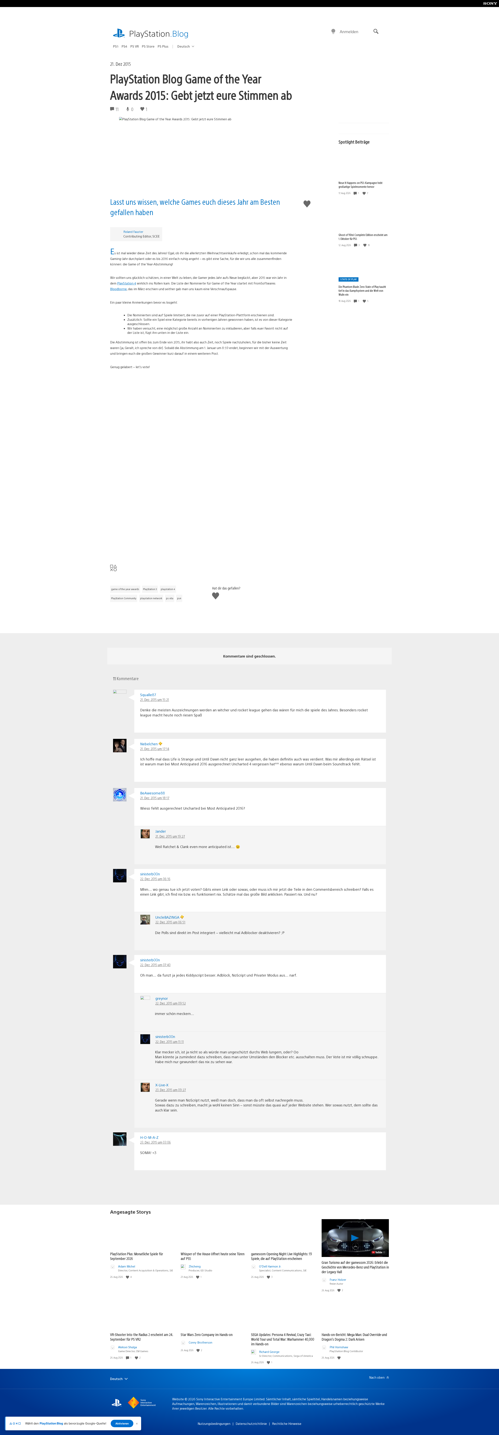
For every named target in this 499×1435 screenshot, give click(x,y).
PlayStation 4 (126, 283)
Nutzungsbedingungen (214, 1424)
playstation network (151, 598)
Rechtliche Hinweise (286, 1424)
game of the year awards (125, 589)
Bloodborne (118, 289)
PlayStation (159, 33)
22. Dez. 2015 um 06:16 (155, 879)
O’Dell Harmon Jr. (270, 1266)
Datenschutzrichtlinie (251, 1424)
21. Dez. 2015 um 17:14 (154, 748)
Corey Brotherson (200, 1342)
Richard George (269, 1351)
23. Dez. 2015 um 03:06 (155, 1142)
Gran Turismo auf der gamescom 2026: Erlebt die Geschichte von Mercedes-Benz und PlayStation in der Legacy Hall (355, 1267)
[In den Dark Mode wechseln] (333, 31)
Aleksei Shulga (127, 1347)
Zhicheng (195, 1266)
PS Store (148, 46)
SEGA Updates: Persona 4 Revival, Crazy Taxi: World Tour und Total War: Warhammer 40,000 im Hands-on (282, 1339)
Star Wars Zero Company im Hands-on (207, 1334)
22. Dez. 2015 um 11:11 (169, 1041)
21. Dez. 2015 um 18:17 (154, 798)
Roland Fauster (133, 231)
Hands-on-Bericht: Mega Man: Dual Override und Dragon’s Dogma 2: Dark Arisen (354, 1336)
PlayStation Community (123, 598)
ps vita (169, 598)
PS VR (134, 46)
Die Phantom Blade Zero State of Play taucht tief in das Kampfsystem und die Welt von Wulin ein (362, 290)
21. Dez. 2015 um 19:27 (170, 836)
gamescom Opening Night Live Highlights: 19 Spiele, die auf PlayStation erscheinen (281, 1256)
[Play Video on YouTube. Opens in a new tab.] (378, 1252)
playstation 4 (168, 589)
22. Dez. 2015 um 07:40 (155, 965)
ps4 (179, 598)
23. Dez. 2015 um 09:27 (170, 1090)
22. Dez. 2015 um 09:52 (170, 1003)
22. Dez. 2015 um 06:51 (170, 922)
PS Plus (163, 46)
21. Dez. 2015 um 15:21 (154, 699)
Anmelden (349, 31)
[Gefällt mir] (364, 193)
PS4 (124, 46)
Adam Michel (126, 1266)
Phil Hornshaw (339, 1347)
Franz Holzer (338, 1279)
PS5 (116, 46)
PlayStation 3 (150, 589)
